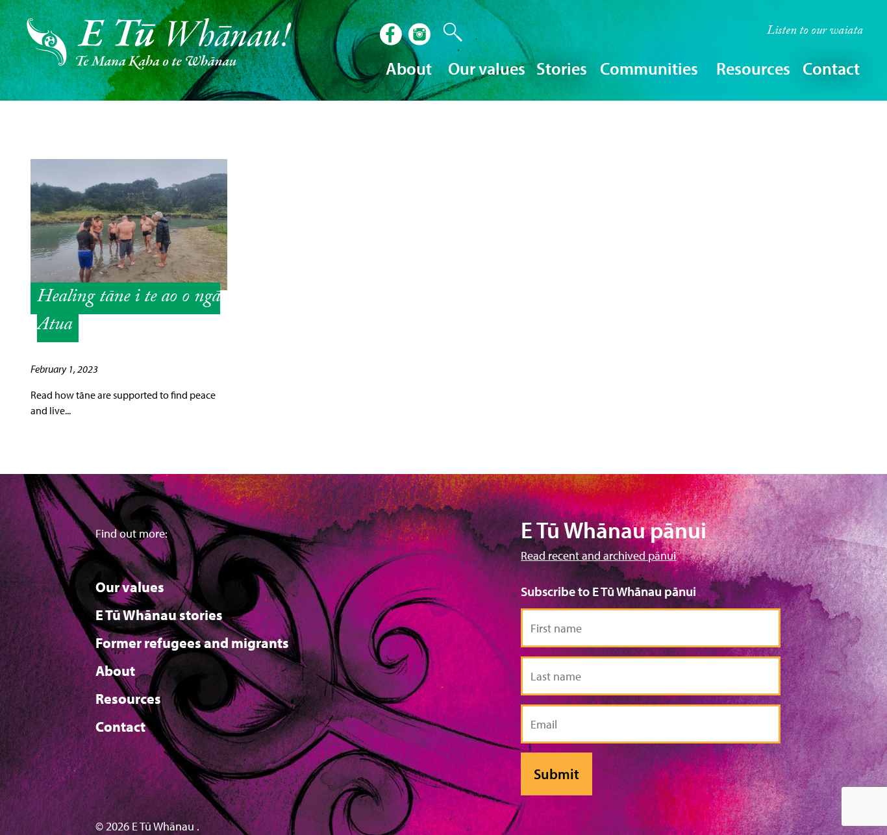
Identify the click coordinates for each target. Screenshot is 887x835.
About (115, 671)
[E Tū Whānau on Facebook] (392, 36)
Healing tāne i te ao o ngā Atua (128, 312)
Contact (831, 68)
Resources (128, 699)
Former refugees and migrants (192, 643)
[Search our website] (447, 32)
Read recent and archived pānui (598, 555)
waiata (815, 32)
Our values (129, 587)
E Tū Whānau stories (159, 615)
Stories (561, 68)
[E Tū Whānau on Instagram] (421, 36)
